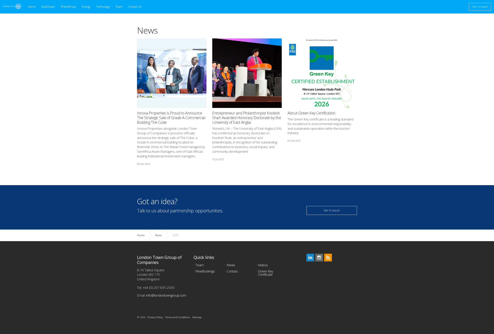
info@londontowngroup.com (166, 295)
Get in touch (480, 6)
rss (328, 257)
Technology (103, 6)
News (231, 265)
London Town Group (12, 6)
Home (32, 6)
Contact (232, 271)
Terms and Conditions (177, 317)
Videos (263, 265)
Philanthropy (68, 6)
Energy (86, 6)
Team (119, 6)
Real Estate (48, 6)
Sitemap (197, 317)
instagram (319, 257)
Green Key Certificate (265, 273)
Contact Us (134, 6)
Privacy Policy (155, 317)
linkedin (310, 257)
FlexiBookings (205, 271)
